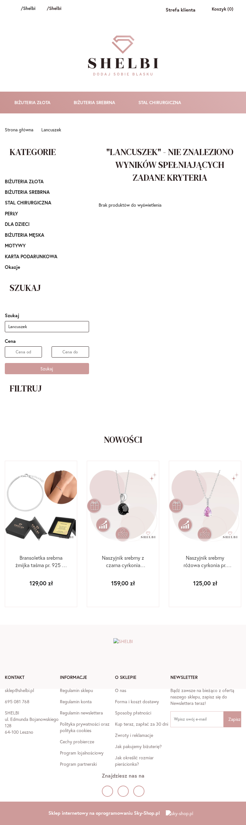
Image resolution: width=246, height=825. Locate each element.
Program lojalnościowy (81, 753)
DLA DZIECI (18, 224)
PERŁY (12, 213)
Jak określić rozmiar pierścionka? (134, 761)
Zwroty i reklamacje (134, 735)
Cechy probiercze (77, 741)
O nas (120, 690)
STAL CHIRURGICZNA (160, 102)
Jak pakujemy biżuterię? (138, 746)
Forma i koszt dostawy (137, 701)
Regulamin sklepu (76, 690)
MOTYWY (16, 245)
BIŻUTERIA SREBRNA (95, 102)
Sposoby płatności (133, 713)
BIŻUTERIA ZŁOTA (33, 102)
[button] (14, 678)
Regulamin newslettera (81, 713)
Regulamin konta (76, 701)
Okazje (12, 267)
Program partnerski (78, 764)
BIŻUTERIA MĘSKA (25, 235)
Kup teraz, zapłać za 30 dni (141, 724)
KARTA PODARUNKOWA (31, 256)
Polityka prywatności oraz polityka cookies (85, 727)
